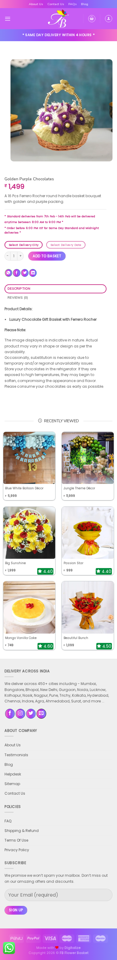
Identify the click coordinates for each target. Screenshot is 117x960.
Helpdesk (12, 774)
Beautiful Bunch (76, 638)
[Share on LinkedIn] (33, 273)
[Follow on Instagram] (20, 714)
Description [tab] (19, 288)
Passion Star (73, 563)
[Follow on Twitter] (31, 714)
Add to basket (47, 255)
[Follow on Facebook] (10, 714)
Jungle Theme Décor (79, 488)
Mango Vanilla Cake (21, 638)
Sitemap (12, 783)
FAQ (7, 821)
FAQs (72, 4)
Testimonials (16, 754)
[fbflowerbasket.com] (58, 18)
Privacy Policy (16, 849)
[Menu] (7, 19)
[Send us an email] (41, 714)
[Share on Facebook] (16, 273)
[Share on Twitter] (24, 273)
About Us (36, 4)
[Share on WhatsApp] (8, 273)
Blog (84, 4)
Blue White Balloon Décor (24, 488)
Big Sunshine (15, 563)
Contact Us (55, 4)
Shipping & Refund (21, 830)
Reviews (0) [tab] (18, 297)
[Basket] (91, 18)
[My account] (108, 18)
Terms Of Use (16, 840)
